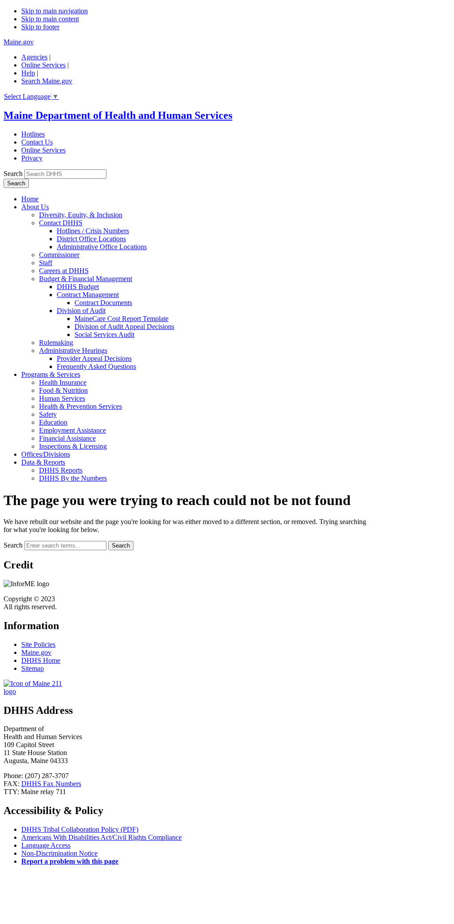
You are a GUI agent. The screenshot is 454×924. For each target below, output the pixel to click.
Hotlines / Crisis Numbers (93, 231)
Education (53, 422)
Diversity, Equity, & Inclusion (80, 215)
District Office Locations (91, 239)
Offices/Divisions (45, 454)
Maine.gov (19, 42)
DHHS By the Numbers (73, 478)
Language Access (45, 845)
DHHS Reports (60, 470)
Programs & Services (50, 374)
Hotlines (33, 134)
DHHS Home (40, 660)
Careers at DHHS (64, 270)
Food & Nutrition (63, 390)
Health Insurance (62, 382)
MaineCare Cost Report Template (121, 318)
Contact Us (37, 142)
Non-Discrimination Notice (59, 853)
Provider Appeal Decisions (94, 358)
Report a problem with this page (69, 861)
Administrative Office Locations (102, 247)
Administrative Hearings (73, 350)
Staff (45, 262)
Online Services (43, 65)
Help (28, 73)
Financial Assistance (67, 438)
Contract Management (88, 294)
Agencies (34, 57)
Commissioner (59, 254)
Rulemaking (56, 342)
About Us (35, 207)
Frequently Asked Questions (96, 366)
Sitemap (32, 668)
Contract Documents (103, 302)
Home (30, 199)
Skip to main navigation (54, 11)
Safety (48, 414)
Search (13, 173)
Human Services (62, 398)
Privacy (32, 158)
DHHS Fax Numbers (51, 783)
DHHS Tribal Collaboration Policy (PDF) (79, 829)
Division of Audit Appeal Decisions (124, 326)
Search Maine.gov (46, 81)
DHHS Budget (78, 286)
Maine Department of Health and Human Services (118, 115)
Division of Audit (81, 310)
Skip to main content (50, 19)
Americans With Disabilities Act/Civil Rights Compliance (101, 837)
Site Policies (38, 644)
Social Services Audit (104, 334)
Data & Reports (43, 462)
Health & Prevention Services (80, 406)
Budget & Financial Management (85, 278)
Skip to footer (40, 27)
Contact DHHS (60, 223)
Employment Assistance (72, 430)
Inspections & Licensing (73, 446)
